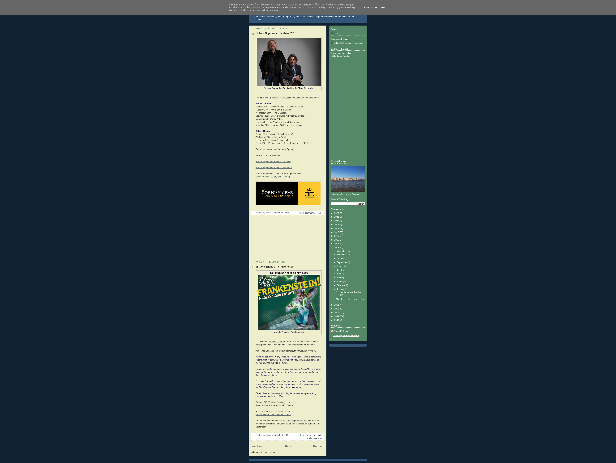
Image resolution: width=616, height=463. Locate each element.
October (341, 258)
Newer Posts (257, 446)
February (341, 285)
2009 (336, 316)
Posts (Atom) (270, 452)
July (339, 270)
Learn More (370, 7)
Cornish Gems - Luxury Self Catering (273, 177)
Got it (384, 7)
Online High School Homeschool (349, 43)
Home (288, 446)
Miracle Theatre (276, 342)
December (342, 251)
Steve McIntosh (341, 331)
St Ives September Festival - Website (273, 161)
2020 (336, 221)
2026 (336, 213)
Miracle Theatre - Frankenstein (275, 266)
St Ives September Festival (297, 421)
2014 (336, 244)
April (339, 278)
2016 (336, 236)
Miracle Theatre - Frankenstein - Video (273, 415)
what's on (317, 438)
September (342, 262)
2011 (336, 309)
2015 (336, 240)
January (341, 289)
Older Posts (318, 446)
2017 (336, 232)
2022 (336, 217)
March (340, 281)
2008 (336, 320)
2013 (336, 248)
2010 (336, 312)
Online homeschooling (341, 53)
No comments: (309, 213)
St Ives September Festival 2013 (276, 33)
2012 (336, 305)
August (340, 266)
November (342, 255)
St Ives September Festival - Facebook (274, 168)
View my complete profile (346, 336)
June (339, 274)
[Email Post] (319, 213)
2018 (336, 228)
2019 (336, 225)
